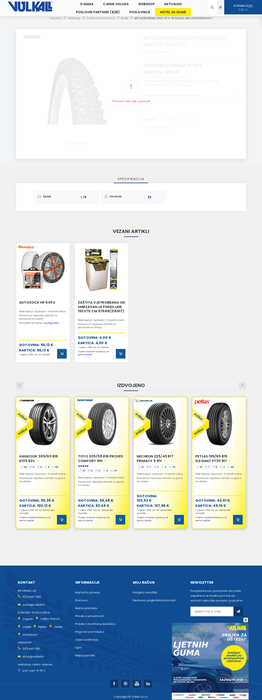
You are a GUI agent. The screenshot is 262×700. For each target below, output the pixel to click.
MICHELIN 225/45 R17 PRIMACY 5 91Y (96, 458)
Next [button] (242, 385)
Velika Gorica (49, 619)
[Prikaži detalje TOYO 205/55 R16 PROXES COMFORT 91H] (43, 424)
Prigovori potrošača (89, 632)
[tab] (131, 179)
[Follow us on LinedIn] (147, 683)
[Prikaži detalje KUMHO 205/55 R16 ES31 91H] (219, 424)
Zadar (58, 627)
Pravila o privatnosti (89, 616)
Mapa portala (85, 655)
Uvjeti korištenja (86, 640)
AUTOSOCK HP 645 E (37, 302)
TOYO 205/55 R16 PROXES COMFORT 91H (41, 458)
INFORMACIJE (27, 591)
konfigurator (51, 323)
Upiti (78, 647)
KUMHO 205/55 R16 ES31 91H (216, 458)
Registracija (223, 10)
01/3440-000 (32, 597)
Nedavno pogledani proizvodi (154, 600)
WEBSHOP (25, 642)
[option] (43, 303)
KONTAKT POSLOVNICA (34, 613)
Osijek (27, 627)
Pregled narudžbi (145, 592)
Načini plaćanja (86, 608)
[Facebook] (114, 683)
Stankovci (30, 635)
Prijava (223, 3)
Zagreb (28, 619)
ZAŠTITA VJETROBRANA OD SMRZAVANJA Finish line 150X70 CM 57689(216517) (101, 306)
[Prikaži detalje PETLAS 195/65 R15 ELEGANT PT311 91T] (160, 424)
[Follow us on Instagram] (125, 683)
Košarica (242, 8)
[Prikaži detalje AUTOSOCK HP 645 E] (43, 270)
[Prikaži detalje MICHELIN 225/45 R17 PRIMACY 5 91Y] (101, 424)
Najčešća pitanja (87, 592)
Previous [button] (19, 385)
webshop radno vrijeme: (35, 664)
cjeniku (89, 354)
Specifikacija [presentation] (131, 179)
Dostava (81, 600)
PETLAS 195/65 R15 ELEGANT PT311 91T (153, 458)
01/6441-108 (31, 649)
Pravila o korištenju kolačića (95, 624)
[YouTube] (136, 683)
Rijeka (42, 627)
